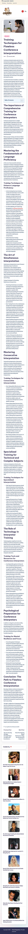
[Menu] (25, 11)
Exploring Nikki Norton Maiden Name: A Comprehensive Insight (12, 782)
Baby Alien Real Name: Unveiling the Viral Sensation (12, 903)
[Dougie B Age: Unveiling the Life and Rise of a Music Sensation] (14, 792)
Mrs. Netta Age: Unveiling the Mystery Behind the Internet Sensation (13, 834)
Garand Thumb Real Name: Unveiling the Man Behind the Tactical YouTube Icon (13, 817)
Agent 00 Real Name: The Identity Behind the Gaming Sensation (13, 921)
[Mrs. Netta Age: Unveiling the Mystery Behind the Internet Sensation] (14, 826)
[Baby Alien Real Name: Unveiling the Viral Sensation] (14, 895)
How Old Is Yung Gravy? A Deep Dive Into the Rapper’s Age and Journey (13, 765)
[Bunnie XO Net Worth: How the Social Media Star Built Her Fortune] (14, 861)
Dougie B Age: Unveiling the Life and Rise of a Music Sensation (13, 800)
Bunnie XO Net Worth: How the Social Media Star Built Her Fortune (13, 869)
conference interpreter (18, 208)
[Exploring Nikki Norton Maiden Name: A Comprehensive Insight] (14, 774)
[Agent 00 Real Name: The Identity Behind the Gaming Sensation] (14, 913)
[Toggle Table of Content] (21, 100)
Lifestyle (7, 36)
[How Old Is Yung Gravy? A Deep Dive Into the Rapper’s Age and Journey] (14, 757)
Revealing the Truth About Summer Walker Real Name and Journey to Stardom (13, 886)
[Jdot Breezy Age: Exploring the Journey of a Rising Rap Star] (14, 843)
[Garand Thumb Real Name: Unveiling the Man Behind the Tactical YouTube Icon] (14, 809)
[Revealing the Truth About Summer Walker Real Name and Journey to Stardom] (14, 878)
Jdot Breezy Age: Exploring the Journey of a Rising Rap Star (13, 852)
